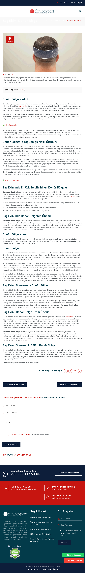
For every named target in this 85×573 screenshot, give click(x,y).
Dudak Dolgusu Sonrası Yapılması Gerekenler (42, 540)
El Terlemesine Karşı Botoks (40, 534)
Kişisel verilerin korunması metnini (19, 434)
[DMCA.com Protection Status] (15, 553)
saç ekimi (22, 106)
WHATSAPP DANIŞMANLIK (69, 473)
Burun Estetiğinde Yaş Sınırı (40, 517)
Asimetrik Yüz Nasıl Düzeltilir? (41, 529)
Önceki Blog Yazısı (15, 385)
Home (49, 20)
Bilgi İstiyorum (74, 555)
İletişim (55, 569)
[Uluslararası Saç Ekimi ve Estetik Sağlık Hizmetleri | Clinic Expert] (42, 11)
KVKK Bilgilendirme (44, 569)
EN (77, 2)
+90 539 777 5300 (74, 560)
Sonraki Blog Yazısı (68, 385)
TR (81, 2)
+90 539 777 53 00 (22, 455)
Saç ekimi (69, 316)
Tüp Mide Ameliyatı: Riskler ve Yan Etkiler (41, 523)
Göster (22, 90)
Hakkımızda (31, 569)
